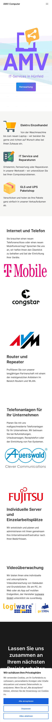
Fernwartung (26, 86)
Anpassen (26, 708)
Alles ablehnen (26, 716)
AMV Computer (11, 3)
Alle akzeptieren (26, 701)
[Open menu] (47, 4)
